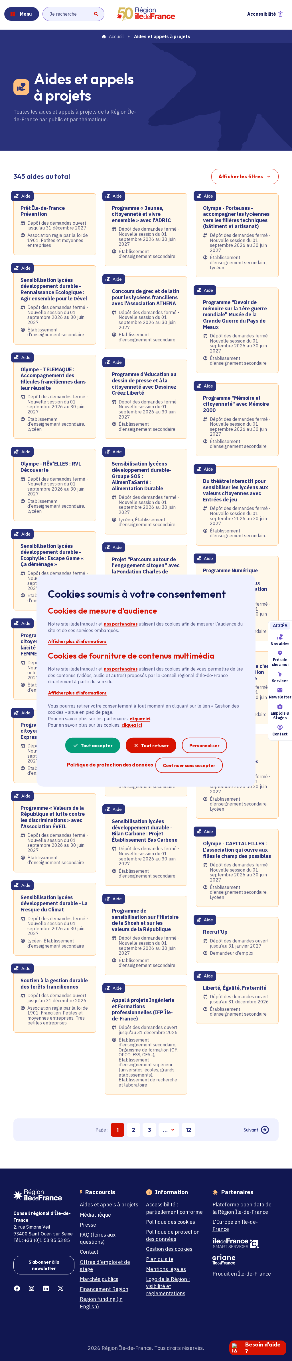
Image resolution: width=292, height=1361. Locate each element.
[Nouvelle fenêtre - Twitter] (60, 1289)
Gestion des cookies (169, 1249)
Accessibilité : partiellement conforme (174, 1208)
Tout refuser (155, 745)
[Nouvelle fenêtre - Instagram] (31, 1289)
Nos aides (280, 643)
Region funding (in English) (101, 1302)
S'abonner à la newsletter (44, 1265)
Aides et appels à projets (109, 1204)
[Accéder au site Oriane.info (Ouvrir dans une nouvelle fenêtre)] (242, 1259)
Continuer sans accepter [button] (189, 764)
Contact (280, 734)
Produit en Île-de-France (241, 1273)
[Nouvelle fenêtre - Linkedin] (46, 1289)
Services (280, 680)
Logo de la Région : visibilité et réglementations (168, 1286)
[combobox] (73, 14)
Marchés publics (99, 1279)
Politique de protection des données (173, 1235)
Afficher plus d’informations (77, 641)
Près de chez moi (280, 662)
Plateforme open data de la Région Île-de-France (241, 1208)
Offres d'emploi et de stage (105, 1265)
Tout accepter (97, 745)
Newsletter (280, 697)
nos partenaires (120, 624)
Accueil (116, 37)
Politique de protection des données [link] (110, 764)
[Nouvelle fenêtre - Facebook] (17, 1289)
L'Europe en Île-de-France (235, 1225)
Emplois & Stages (280, 716)
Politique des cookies (170, 1222)
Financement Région (104, 1289)
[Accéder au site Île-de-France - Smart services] (242, 1243)
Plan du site (159, 1259)
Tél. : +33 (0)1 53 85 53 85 (41, 1240)
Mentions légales (166, 1269)
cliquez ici (140, 719)
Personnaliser (204, 745)
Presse (88, 1224)
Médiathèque (95, 1215)
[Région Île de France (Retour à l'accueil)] (146, 14)
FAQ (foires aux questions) (97, 1238)
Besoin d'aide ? (263, 1348)
